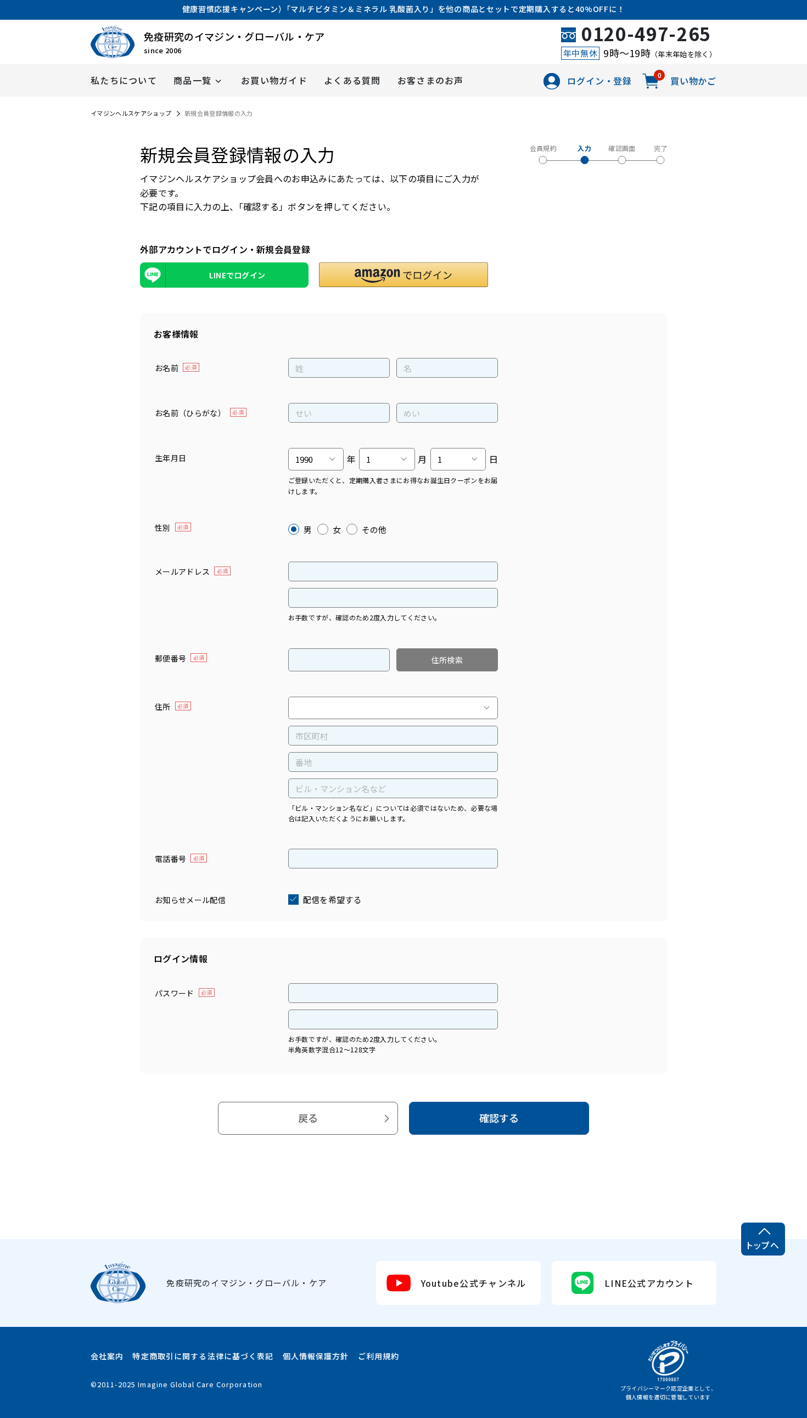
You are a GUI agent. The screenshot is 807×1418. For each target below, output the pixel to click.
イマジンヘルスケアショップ (131, 113)
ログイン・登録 (599, 80)
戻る (308, 1118)
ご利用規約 (379, 1355)
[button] (403, 274)
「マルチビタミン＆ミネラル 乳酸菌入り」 (362, 8)
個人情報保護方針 (316, 1355)
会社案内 (107, 1355)
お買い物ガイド (274, 80)
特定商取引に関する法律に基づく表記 (202, 1355)
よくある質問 (352, 80)
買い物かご (687, 79)
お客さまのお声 (430, 80)
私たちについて (124, 80)
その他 (374, 529)
